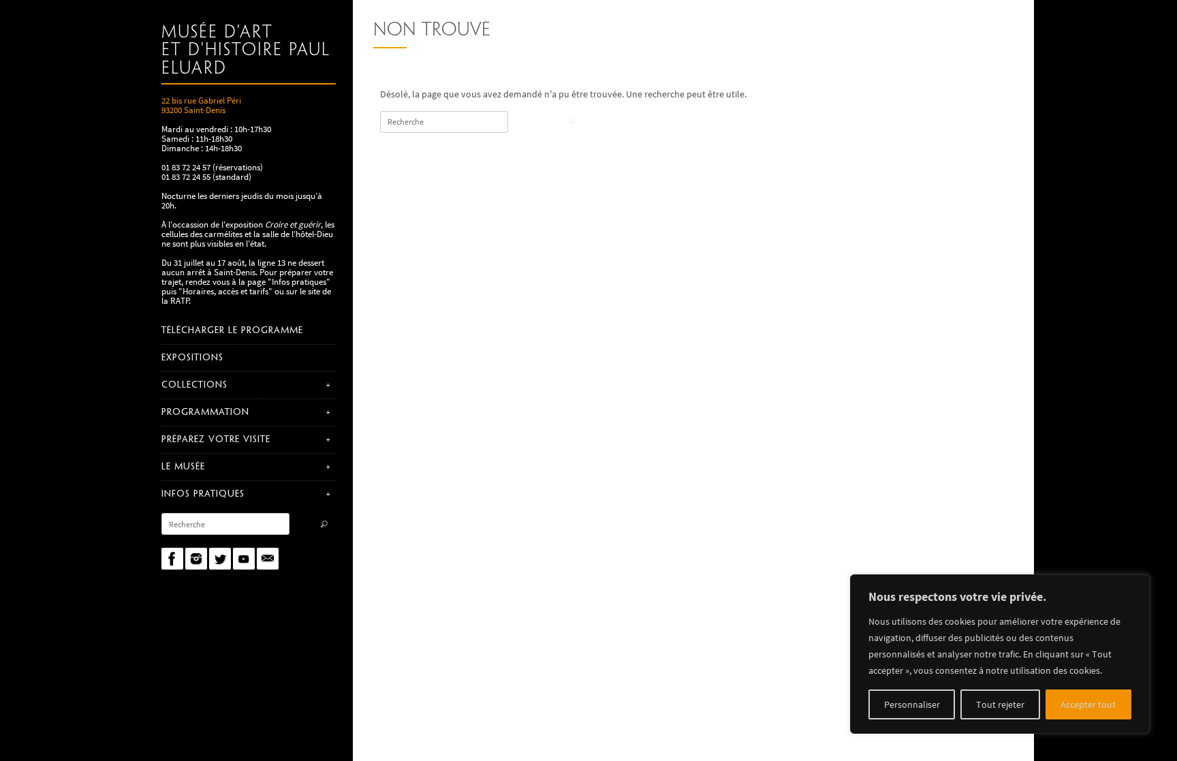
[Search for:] (225, 524)
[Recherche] (324, 525)
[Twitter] (220, 559)
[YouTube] (244, 559)
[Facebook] (172, 559)
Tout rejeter (1000, 704)
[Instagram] (196, 559)
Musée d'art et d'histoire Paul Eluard (245, 51)
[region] (1000, 654)
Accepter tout (1088, 704)
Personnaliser (912, 704)
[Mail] (268, 559)
